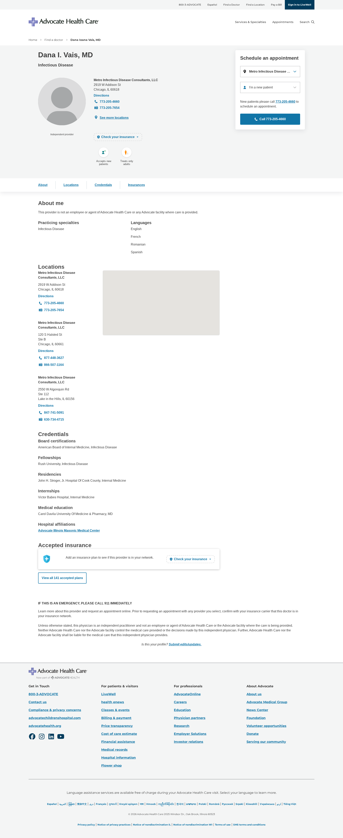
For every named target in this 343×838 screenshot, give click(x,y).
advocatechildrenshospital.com (55, 718)
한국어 (180, 804)
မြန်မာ (71, 804)
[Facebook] (32, 737)
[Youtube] (61, 737)
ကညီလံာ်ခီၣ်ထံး (166, 804)
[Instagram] (42, 737)
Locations (71, 185)
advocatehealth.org (45, 726)
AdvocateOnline (187, 694)
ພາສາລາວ (191, 804)
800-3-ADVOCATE (190, 4)
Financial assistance (118, 742)
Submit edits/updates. (185, 644)
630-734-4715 (54, 419)
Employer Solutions (190, 734)
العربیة (62, 804)
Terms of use (223, 824)
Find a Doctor (231, 4)
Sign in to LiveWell (299, 4)
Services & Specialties (250, 22)
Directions (101, 95)
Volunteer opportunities (266, 726)
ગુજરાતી (113, 804)
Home (33, 40)
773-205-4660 (109, 101)
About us (254, 694)
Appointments (282, 22)
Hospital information (118, 757)
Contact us (38, 702)
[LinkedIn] (51, 737)
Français (101, 804)
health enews (112, 702)
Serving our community (266, 742)
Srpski (239, 804)
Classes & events (115, 710)
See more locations (114, 117)
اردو (279, 804)
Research (181, 726)
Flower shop (111, 765)
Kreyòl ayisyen (128, 804)
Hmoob (151, 804)
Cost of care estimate (119, 734)
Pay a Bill (276, 4)
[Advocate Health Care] (64, 22)
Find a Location (255, 4)
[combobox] (270, 87)
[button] (270, 71)
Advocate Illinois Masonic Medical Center (69, 530)
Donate (253, 734)
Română (214, 804)
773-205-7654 (109, 107)
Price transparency (117, 726)
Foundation (256, 718)
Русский (227, 804)
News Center (257, 710)
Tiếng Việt (289, 804)
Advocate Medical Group (267, 702)
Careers (180, 702)
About (42, 185)
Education (182, 710)
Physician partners (189, 718)
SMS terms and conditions (249, 824)
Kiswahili (251, 804)
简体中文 (82, 804)
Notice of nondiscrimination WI (192, 824)
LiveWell (108, 694)
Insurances (136, 185)
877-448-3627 (54, 358)
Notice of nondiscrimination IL (152, 824)
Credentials (103, 185)
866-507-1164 (54, 364)
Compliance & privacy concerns (55, 710)
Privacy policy (86, 824)
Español (212, 4)
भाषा (142, 804)
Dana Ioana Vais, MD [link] (85, 40)
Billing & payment (116, 718)
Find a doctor (53, 40)
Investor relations (188, 742)
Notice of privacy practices (113, 824)
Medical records (114, 750)
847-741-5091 (54, 412)
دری (91, 804)
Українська (267, 804)
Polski (202, 804)
